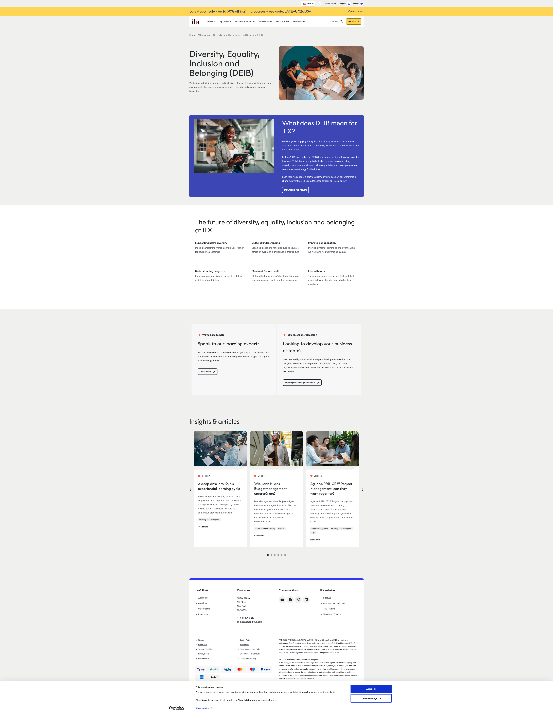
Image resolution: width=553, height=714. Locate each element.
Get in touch (353, 21)
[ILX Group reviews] (214, 677)
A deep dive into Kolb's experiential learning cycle (219, 486)
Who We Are (264, 21)
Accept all (371, 689)
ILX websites (327, 590)
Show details (202, 708)
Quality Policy (245, 640)
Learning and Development (209, 520)
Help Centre (281, 21)
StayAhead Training (332, 614)
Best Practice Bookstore (334, 603)
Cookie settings (369, 698)
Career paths (204, 609)
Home (192, 35)
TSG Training (329, 609)
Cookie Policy (203, 658)
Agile (313, 533)
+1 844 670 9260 (329, 3)
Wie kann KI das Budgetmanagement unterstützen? (270, 489)
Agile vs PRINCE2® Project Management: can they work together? (331, 489)
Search (335, 21)
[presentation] (190, 489)
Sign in (343, 3)
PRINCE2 (327, 598)
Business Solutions (243, 21)
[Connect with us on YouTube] (282, 599)
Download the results (295, 189)
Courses (209, 21)
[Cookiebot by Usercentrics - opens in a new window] (176, 708)
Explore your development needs (300, 382)
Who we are (204, 35)
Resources (298, 21)
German (281, 529)
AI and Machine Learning (265, 529)
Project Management (319, 529)
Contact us (243, 590)
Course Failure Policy (248, 658)
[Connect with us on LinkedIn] (306, 599)
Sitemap (201, 640)
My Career (224, 21)
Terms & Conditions (205, 649)
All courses (203, 598)
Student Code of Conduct (250, 654)
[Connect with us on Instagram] (298, 599)
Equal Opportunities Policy (250, 649)
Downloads (203, 603)
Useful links (202, 645)
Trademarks (244, 645)
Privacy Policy (203, 654)
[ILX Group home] (196, 21)
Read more (203, 527)
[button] (268, 555)
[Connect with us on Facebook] (290, 599)
